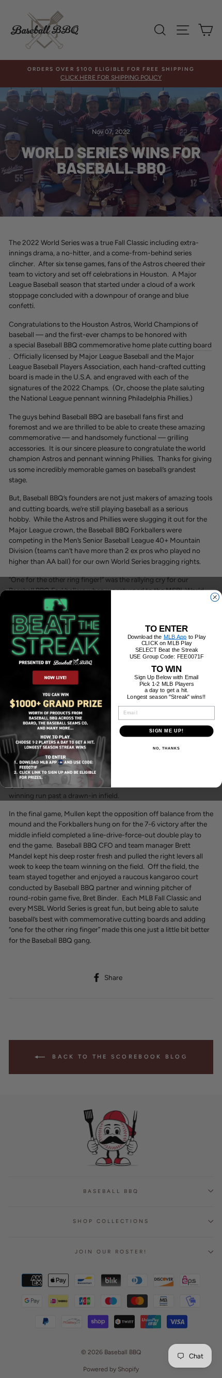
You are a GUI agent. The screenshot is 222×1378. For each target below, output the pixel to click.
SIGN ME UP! (166, 731)
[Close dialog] (215, 597)
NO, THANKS (166, 748)
